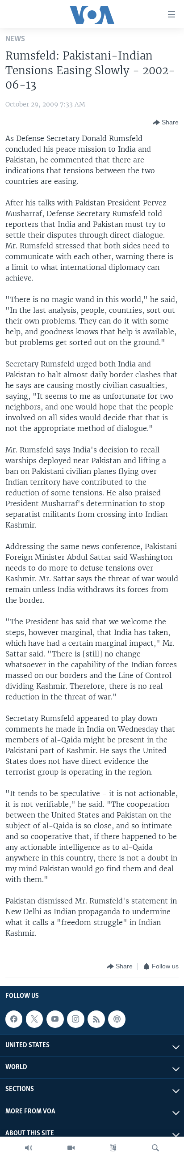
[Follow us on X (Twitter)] (34, 1018)
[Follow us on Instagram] (75, 1018)
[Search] (155, 1148)
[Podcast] (116, 1018)
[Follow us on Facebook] (13, 1018)
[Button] (166, 122)
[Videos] (71, 1148)
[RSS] (96, 1018)
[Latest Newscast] (28, 1148)
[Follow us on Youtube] (54, 1018)
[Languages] (113, 1148)
